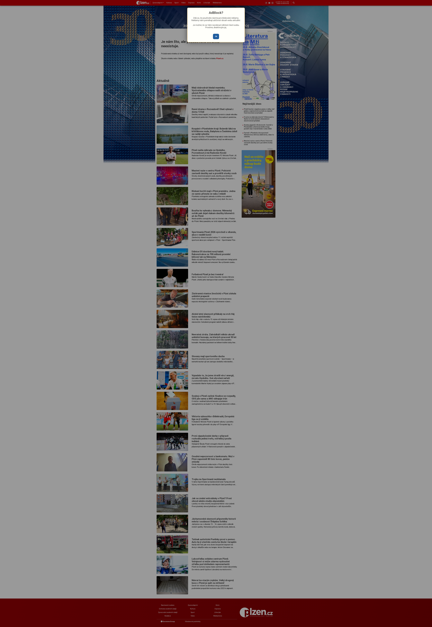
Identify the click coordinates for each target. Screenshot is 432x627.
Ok (216, 36)
